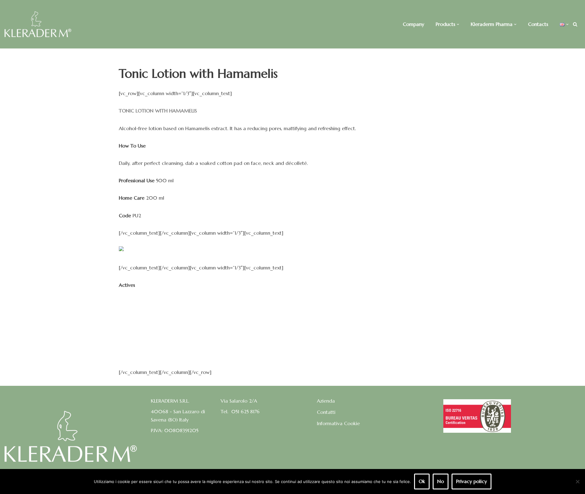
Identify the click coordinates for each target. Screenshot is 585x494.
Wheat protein (135, 355)
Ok (422, 481)
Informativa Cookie (338, 423)
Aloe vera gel (134, 320)
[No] (577, 481)
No (440, 481)
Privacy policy (471, 481)
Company (413, 24)
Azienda (326, 401)
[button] (458, 24)
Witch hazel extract (141, 302)
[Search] (575, 24)
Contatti (326, 412)
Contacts (538, 24)
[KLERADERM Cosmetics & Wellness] (38, 24)
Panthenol (130, 337)
